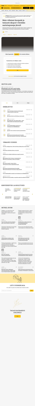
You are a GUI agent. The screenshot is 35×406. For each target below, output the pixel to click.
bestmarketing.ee (10, 5)
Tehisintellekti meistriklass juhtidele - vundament (26, 199)
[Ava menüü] (6, 5)
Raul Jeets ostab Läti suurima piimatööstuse (17, 130)
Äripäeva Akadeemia (17, 196)
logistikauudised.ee (23, 5)
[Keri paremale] (32, 194)
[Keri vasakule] (2, 194)
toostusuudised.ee (29, 5)
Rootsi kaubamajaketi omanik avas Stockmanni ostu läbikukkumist (16, 173)
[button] (15, 290)
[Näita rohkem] (33, 5)
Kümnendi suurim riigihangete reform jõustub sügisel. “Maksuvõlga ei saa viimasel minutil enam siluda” (8, 270)
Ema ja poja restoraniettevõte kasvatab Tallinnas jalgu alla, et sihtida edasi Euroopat (23, 239)
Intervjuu (20, 235)
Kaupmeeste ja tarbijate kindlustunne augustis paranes (13, 154)
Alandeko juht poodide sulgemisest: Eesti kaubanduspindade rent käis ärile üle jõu (25, 223)
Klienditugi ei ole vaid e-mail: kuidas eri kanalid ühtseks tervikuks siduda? (10, 89)
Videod (17, 10)
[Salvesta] (31, 109)
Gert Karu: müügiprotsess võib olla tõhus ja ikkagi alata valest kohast (16, 146)
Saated (8, 133)
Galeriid (23, 10)
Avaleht (2, 10)
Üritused (20, 10)
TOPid (10, 10)
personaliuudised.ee (16, 5)
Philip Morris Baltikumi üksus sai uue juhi (11, 150)
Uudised (8, 109)
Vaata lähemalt (10, 76)
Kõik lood (6, 10)
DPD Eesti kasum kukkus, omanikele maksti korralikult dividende (16, 177)
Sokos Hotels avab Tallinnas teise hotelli (16, 116)
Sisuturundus (11, 119)
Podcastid (13, 10)
